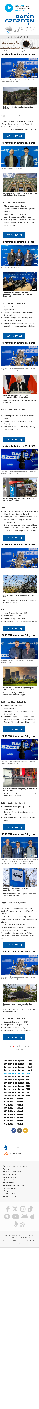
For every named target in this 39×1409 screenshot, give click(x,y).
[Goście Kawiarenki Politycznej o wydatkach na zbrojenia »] (20, 777)
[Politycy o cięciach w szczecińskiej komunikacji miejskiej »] (20, 877)
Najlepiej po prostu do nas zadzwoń (8, 37)
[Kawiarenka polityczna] (19, 44)
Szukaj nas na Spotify (24, 37)
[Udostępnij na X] (19, 1130)
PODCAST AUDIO (14, 1147)
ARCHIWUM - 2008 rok (13, 1117)
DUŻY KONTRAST (11, 1196)
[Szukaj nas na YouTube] (15, 1214)
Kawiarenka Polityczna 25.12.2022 (18, 54)
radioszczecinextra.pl (12, 1180)
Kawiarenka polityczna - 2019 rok (19, 1082)
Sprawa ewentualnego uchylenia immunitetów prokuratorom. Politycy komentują (17, 294)
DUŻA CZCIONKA (11, 1194)
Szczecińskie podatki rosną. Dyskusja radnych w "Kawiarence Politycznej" (19, 895)
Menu (36, 37)
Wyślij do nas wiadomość (27, 37)
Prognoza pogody (11, 1174)
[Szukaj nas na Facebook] (8, 1206)
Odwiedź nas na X (14, 37)
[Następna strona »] (28, 1046)
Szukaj (30, 37)
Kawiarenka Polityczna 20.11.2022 (18, 446)
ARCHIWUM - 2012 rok (13, 1104)
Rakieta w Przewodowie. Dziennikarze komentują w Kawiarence (20, 401)
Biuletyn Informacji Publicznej (15, 1185)
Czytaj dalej (14, 136)
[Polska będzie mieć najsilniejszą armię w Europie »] (20, 96)
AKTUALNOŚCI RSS (15, 1153)
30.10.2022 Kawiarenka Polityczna (18, 736)
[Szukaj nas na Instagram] (23, 1206)
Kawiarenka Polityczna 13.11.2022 (18, 544)
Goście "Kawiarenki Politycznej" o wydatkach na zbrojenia (20, 789)
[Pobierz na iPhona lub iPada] (32, 1214)
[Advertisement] (19, 1269)
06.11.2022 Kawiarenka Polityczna (18, 635)
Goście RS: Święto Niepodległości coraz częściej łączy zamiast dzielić (19, 601)
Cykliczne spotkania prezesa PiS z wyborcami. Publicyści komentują (15, 396)
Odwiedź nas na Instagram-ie (18, 37)
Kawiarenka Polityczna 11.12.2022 (18, 142)
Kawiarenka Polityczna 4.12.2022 (18, 241)
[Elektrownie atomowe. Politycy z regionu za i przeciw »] (20, 676)
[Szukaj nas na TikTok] (30, 1206)
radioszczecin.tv (11, 1183)
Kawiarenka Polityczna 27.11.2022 (18, 342)
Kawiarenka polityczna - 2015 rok (19, 1095)
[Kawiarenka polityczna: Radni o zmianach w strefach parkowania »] (20, 487)
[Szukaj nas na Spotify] (7, 1214)
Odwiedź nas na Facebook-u (11, 37)
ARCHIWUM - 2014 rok (13, 1098)
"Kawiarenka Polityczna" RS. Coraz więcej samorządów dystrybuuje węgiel (17, 694)
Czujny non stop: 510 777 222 (15, 1169)
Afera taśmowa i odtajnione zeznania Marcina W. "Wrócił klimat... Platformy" (19, 795)
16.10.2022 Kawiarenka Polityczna (18, 951)
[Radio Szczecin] (19, 19)
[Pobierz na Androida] (24, 1214)
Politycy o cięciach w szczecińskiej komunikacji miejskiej (15, 889)
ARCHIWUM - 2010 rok (13, 1111)
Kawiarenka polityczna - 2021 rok (19, 1076)
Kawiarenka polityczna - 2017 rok (19, 1089)
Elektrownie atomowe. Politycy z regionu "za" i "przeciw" (18, 688)
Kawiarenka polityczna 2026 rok (18, 1060)
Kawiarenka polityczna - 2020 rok (19, 1079)
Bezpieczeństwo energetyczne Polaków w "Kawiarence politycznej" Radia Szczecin (18, 1005)
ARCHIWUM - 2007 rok (13, 1120)
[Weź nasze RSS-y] (23, 1221)
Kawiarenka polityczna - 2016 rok (19, 1092)
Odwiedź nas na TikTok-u (21, 37)
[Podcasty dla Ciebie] (15, 1221)
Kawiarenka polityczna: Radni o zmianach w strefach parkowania (19, 499)
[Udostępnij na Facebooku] (13, 1130)
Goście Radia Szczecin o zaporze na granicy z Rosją (19, 596)
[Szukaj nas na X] (15, 1206)
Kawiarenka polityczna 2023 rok (18, 1070)
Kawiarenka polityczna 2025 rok (18, 1063)
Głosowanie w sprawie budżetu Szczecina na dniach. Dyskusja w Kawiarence (20, 194)
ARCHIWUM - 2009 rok (13, 1114)
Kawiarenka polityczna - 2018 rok (19, 1086)
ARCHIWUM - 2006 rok (13, 1123)
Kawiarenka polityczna (21, 51)
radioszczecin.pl (11, 1177)
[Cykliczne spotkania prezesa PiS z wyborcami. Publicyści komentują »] (20, 384)
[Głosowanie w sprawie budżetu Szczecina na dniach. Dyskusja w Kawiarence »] (20, 182)
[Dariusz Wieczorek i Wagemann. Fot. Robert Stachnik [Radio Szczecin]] (19, 648)
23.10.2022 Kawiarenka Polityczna (18, 834)
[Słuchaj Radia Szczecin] (9, 8)
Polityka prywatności (16, 1240)
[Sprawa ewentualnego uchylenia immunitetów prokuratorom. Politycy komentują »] (20, 281)
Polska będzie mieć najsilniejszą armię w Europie (18, 108)
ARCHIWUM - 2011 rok (13, 1108)
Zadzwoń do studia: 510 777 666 (16, 1166)
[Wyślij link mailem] (25, 1130)
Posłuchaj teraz (11, 1188)
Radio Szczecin (8, 51)
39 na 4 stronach (19, 1049)
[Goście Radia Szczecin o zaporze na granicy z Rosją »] (20, 584)
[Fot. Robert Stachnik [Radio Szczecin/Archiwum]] (19, 558)
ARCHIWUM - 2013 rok (13, 1101)
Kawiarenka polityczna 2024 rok (18, 1067)
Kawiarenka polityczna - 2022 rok (19, 1073)
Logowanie (9, 1191)
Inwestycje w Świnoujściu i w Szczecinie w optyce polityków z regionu (20, 1010)
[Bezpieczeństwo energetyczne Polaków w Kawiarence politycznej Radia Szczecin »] (20, 993)
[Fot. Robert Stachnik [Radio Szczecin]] (19, 156)
